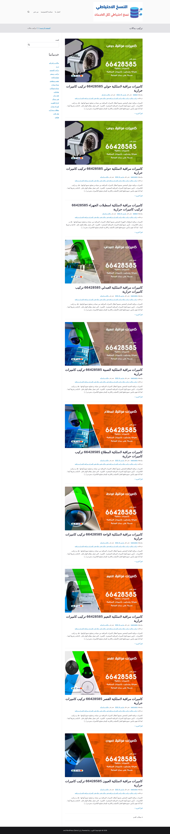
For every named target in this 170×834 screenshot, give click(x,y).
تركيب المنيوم (54, 70)
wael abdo (134, 177)
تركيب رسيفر (54, 74)
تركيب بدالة (125, 98)
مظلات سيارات (54, 110)
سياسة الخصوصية (47, 12)
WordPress (69, 830)
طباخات (56, 92)
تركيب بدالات (133, 98)
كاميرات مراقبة (79, 98)
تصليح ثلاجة (55, 77)
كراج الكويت (55, 103)
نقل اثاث (56, 114)
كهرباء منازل (55, 107)
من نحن (35, 12)
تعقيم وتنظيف (54, 81)
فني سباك (55, 99)
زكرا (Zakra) (77, 830)
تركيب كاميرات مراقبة (115, 98)
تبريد (57, 67)
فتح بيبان (56, 96)
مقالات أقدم (137, 817)
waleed (135, 95)
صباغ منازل (55, 85)
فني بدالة (99, 98)
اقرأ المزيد (139, 113)
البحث (57, 40)
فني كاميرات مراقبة (90, 98)
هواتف (57, 117)
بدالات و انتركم (106, 95)
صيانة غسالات (54, 88)
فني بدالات (105, 98)
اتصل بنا (57, 12)
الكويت (93, 830)
